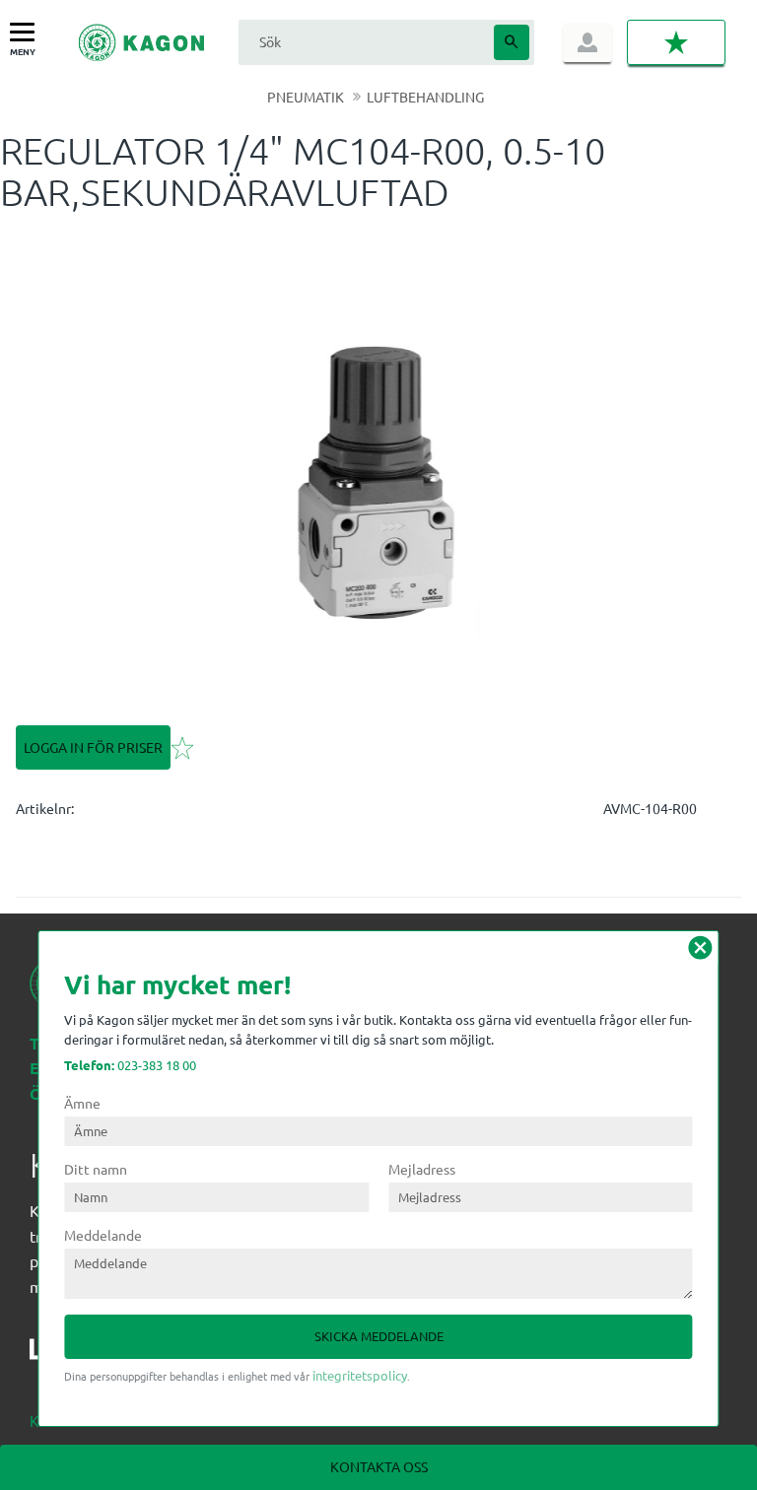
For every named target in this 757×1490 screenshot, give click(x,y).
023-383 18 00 (130, 1064)
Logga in (587, 42)
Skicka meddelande (379, 1335)
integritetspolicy (359, 1375)
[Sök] (511, 42)
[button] (27, 33)
